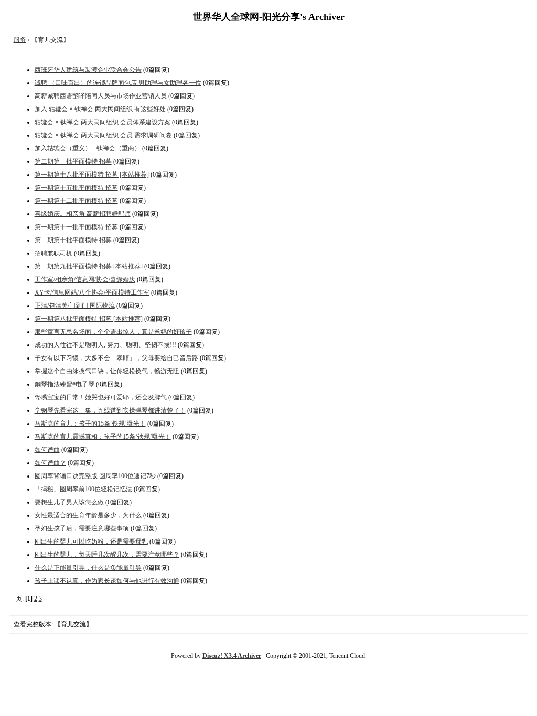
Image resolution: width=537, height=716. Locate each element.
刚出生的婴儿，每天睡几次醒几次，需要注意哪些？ (107, 554)
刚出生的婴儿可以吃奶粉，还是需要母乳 (91, 541)
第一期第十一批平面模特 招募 (76, 227)
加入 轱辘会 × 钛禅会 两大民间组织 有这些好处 (100, 109)
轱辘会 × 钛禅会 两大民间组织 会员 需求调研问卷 (103, 135)
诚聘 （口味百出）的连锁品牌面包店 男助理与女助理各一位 (118, 82)
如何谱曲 (47, 449)
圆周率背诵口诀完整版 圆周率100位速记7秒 (95, 476)
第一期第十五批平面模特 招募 (76, 187)
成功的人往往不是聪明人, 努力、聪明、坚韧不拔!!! (105, 345)
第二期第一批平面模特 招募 (73, 161)
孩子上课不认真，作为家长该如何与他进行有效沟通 (107, 580)
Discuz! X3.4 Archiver (231, 655)
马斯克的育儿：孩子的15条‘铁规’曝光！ (90, 423)
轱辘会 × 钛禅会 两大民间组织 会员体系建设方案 (102, 122)
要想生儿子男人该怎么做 (69, 502)
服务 (20, 40)
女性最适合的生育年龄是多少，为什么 (88, 515)
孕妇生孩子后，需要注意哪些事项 (82, 528)
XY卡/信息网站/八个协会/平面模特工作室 (92, 292)
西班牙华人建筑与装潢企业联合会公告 (88, 69)
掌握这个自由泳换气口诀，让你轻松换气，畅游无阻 (107, 371)
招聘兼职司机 (53, 253)
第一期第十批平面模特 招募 (73, 240)
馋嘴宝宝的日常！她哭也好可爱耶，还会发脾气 (101, 397)
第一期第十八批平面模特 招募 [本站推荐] (92, 174)
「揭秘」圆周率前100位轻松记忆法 (83, 489)
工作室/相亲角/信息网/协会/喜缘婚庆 (85, 279)
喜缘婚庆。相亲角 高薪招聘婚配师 (83, 214)
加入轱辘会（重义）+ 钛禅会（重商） (88, 148)
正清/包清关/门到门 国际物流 (75, 305)
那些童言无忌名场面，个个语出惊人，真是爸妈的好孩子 (113, 331)
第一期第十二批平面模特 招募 (76, 200)
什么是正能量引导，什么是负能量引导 (88, 567)
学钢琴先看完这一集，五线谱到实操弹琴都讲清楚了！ (110, 410)
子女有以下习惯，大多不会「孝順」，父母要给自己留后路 (116, 358)
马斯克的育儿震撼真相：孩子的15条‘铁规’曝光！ (103, 436)
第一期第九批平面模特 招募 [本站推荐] (89, 266)
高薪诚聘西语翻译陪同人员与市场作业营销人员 (101, 96)
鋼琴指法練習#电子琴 (64, 384)
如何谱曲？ (50, 463)
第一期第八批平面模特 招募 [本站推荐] (89, 318)
